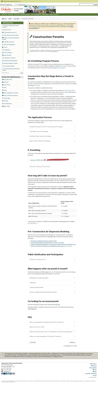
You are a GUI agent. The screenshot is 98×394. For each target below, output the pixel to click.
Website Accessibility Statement (11, 1)
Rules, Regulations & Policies (10, 93)
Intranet (95, 375)
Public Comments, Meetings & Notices (10, 38)
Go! (21, 72)
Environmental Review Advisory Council (11, 69)
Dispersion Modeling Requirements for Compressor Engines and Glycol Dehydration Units (53, 244)
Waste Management (36, 14)
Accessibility (93, 367)
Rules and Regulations (9, 44)
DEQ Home (4, 14)
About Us (94, 365)
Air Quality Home (7, 79)
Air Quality (10, 14)
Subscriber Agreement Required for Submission (58, 159)
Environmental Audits (9, 66)
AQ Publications (7, 103)
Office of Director (54, 14)
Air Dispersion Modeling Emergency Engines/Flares (44, 241)
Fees (4, 87)
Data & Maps (6, 98)
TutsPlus (68, 381)
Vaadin (71, 381)
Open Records (7, 55)
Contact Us (94, 363)
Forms (5, 47)
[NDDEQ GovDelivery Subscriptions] (11, 373)
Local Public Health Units (91, 373)
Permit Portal (6, 85)
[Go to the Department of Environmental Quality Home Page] (12, 9)
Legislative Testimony (9, 58)
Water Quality (45, 14)
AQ (11, 18)
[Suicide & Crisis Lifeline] (13, 373)
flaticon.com (13, 381)
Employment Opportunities (10, 60)
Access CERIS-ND (36, 160)
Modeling (50, 236)
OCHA (39, 381)
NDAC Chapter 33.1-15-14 (48, 272)
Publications (6, 50)
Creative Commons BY (23, 381)
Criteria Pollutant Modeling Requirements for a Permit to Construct (47, 242)
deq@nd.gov (30, 356)
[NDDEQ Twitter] (4, 373)
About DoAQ (6, 106)
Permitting (16, 18)
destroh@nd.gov (54, 51)
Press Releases (7, 52)
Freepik (36, 381)
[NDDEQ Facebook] (2, 373)
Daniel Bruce (80, 381)
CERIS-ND (6, 82)
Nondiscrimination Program (10, 63)
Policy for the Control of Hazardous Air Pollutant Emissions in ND (51, 246)
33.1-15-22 (65, 92)
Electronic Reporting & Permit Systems (10, 26)
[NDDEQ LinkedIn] (6, 373)
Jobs (95, 369)
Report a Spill (7, 29)
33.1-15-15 (72, 90)
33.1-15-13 (66, 90)
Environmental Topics (10, 32)
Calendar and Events (8, 42)
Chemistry (16, 14)
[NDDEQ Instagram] (8, 373)
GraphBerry (76, 381)
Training (6, 101)
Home (5, 18)
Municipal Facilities (25, 14)
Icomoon (42, 381)
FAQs (95, 371)
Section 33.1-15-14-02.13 (58, 67)
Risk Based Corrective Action (11, 35)
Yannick (59, 381)
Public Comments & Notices (10, 95)
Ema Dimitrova (92, 381)
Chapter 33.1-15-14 (35, 85)
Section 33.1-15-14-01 (61, 66)
